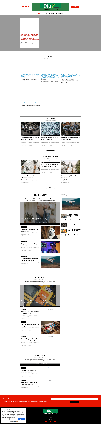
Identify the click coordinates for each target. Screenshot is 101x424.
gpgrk (22, 42)
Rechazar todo (13, 419)
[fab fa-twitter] (26, 6)
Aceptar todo (21, 419)
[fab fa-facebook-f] (23, 6)
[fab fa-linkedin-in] (28, 6)
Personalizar (5, 419)
